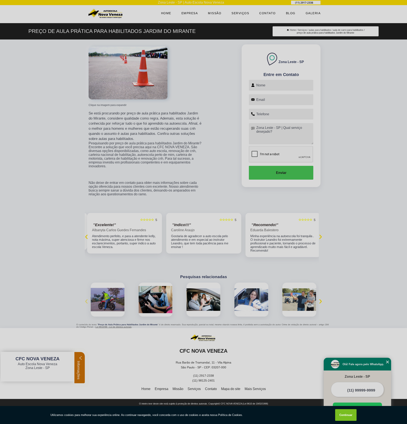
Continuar (345, 415)
